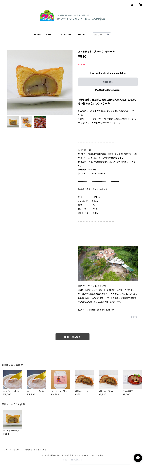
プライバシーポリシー (12, 450)
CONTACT (82, 34)
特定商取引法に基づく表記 (35, 450)
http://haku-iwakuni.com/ (103, 310)
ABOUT (50, 34)
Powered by (69, 460)
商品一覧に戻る (72, 336)
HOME (37, 34)
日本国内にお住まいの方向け (108, 90)
